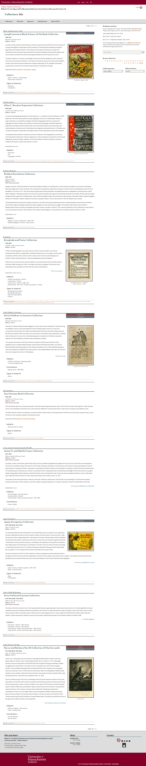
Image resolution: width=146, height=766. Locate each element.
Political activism (19, 227)
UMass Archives (130, 68)
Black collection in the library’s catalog (24, 69)
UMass (141, 63)
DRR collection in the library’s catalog (24, 419)
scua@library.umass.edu (133, 43)
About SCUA (55, 21)
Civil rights (46, 301)
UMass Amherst (22, 740)
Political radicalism (59, 509)
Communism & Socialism (21, 161)
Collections (8, 21)
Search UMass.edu (91, 2)
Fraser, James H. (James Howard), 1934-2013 (17, 448)
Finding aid (80, 33)
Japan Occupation (9, 519)
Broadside (6, 237)
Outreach (20, 21)
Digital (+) (81, 239)
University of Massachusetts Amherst (92, 764)
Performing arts (45, 92)
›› (96, 26)
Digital (81, 647)
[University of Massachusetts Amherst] (50, 759)
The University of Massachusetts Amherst (16, 2)
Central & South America (32, 301)
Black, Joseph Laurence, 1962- (13, 31)
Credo (137, 7)
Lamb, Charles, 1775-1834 (11, 645)
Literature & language (34, 92)
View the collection (89, 619)
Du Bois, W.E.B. (67, 301)
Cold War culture (19, 509)
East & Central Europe (79, 301)
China (41, 301)
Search (142, 52)
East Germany (8, 390)
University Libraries (10, 740)
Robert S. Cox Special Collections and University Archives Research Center (28, 738)
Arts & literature (19, 438)
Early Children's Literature (12, 312)
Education (31, 381)
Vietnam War (42, 302)
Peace (49, 161)
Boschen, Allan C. (9, 102)
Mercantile (38, 635)
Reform (64, 161)
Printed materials (55, 92)
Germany (88, 301)
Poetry (35, 723)
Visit (78, 2)
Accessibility (115, 764)
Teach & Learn (42, 21)
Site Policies (107, 764)
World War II (42, 582)
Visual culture (50, 302)
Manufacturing (30, 635)
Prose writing (41, 723)
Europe (30, 723)
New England (38, 381)
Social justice (71, 161)
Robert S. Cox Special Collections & (32, 9)
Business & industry (20, 635)
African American (19, 301)
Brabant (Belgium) (9, 171)
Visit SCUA (137, 31)
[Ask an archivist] (65, 9)
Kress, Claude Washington (12, 592)
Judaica (6, 302)
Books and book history (21, 92)
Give (87, 2)
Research (30, 21)
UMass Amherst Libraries (11, 7)
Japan (26, 582)
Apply (82, 2)
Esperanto (31, 161)
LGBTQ (11, 302)
